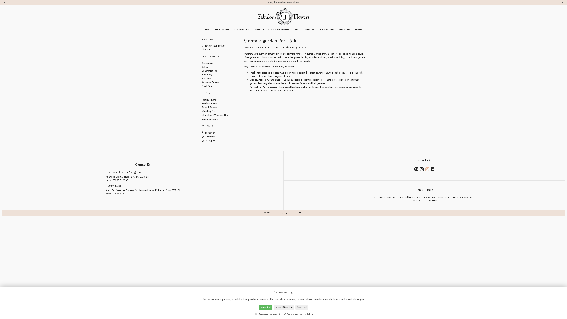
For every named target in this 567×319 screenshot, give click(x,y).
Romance (206, 78)
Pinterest (210, 136)
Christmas (310, 29)
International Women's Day (215, 115)
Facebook (209, 132)
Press (425, 197)
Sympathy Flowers (210, 82)
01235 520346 (120, 180)
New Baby (207, 74)
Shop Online (221, 29)
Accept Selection (284, 307)
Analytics (277, 314)
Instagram (210, 140)
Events (297, 29)
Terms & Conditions (452, 197)
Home (208, 29)
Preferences (292, 314)
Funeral (259, 29)
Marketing (308, 314)
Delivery (358, 29)
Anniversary (207, 63)
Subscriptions (327, 29)
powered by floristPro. (294, 212)
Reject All (302, 307)
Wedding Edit (208, 111)
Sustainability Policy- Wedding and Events (404, 197)
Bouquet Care (379, 197)
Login (434, 200)
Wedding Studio (242, 29)
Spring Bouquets (210, 119)
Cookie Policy (416, 200)
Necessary (263, 314)
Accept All (265, 307)
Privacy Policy (467, 197)
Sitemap (427, 200)
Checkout (206, 49)
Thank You (207, 86)
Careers (439, 197)
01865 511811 (119, 193)
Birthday (206, 67)
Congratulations (209, 71)
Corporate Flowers (278, 29)
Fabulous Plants (209, 103)
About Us (343, 29)
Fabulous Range (210, 99)
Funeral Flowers (209, 107)
